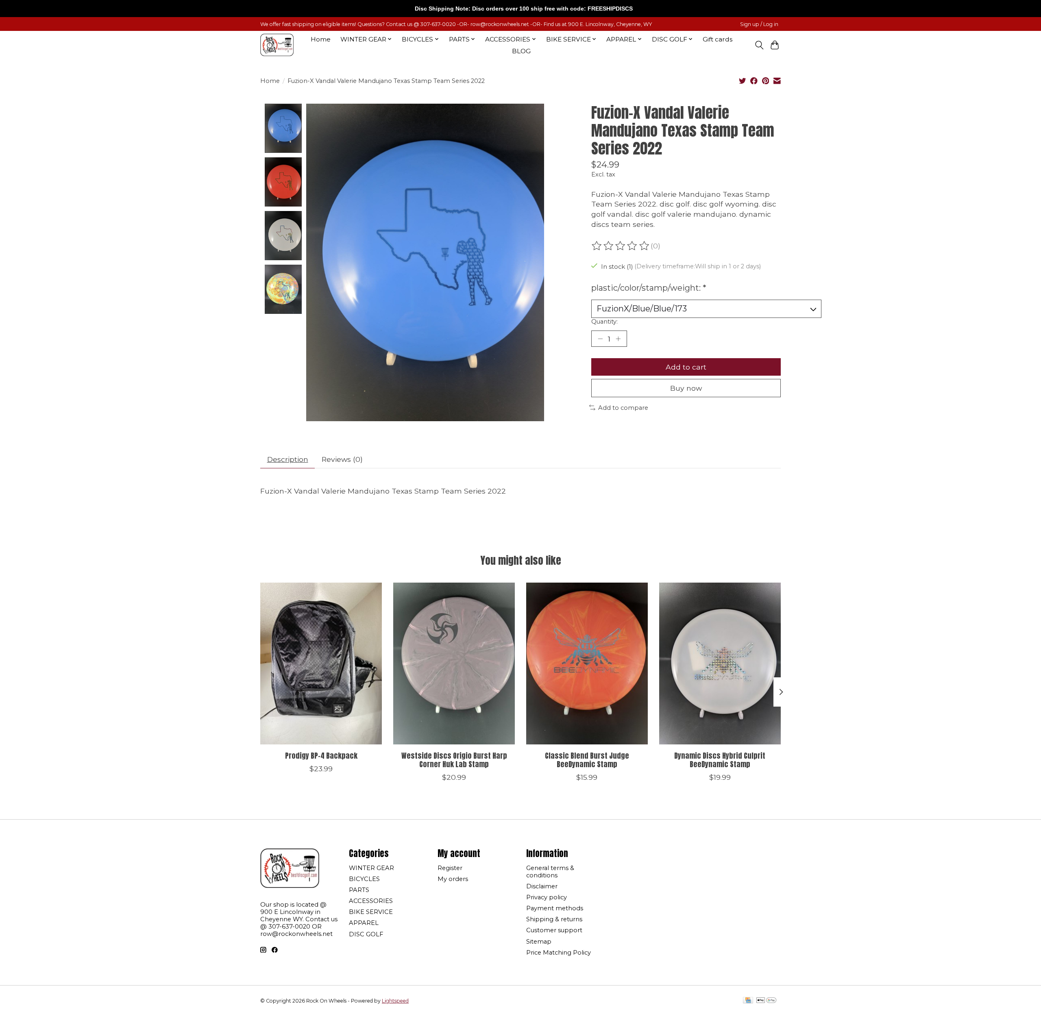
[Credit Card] (748, 1001)
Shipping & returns (554, 919)
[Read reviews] (621, 246)
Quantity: (604, 321)
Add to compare (623, 407)
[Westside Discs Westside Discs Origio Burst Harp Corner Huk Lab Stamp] (454, 663)
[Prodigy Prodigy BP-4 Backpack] (321, 663)
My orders (453, 879)
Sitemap (538, 941)
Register (450, 868)
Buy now (686, 388)
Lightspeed (395, 1001)
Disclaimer (542, 886)
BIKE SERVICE (371, 912)
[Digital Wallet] (766, 1001)
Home (321, 39)
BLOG (521, 51)
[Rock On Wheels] (277, 45)
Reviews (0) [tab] (342, 459)
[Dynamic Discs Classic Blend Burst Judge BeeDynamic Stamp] (587, 663)
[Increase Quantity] (618, 338)
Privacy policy (546, 897)
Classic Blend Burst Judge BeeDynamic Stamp (587, 760)
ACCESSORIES (371, 901)
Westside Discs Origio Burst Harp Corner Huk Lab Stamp (454, 760)
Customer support (554, 930)
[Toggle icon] (759, 45)
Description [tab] (287, 459)
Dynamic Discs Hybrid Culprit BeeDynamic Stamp (719, 760)
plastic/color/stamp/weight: (648, 288)
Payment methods (554, 908)
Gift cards (717, 39)
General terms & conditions (550, 871)
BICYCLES (364, 879)
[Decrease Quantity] (600, 338)
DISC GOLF (366, 934)
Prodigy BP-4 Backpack (321, 755)
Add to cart (686, 367)
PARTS (359, 890)
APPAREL (364, 923)
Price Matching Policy (558, 952)
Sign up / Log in (759, 24)
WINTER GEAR (371, 868)
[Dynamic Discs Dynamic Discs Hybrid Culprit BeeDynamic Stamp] (720, 663)
